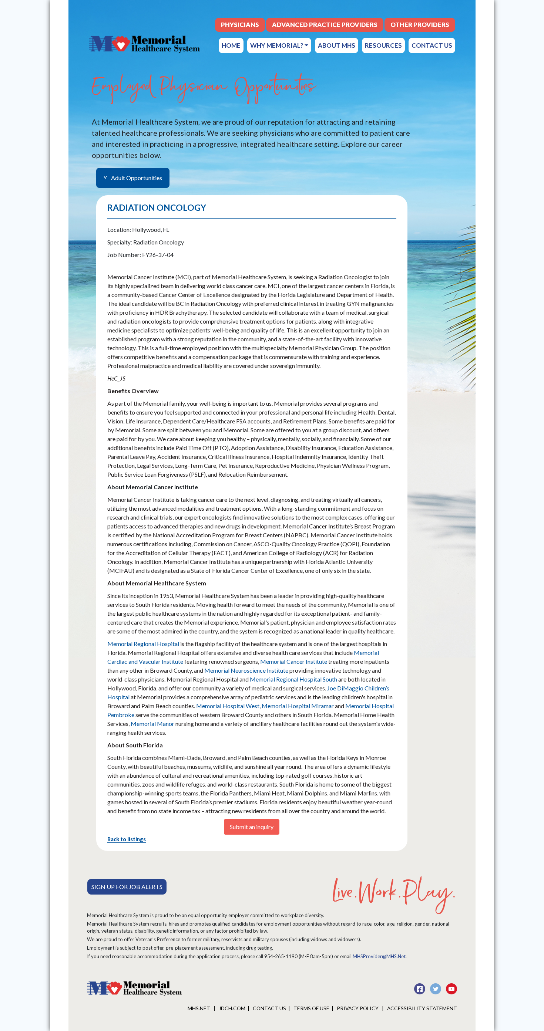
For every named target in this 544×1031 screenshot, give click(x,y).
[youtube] (451, 987)
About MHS (336, 45)
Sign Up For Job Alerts (126, 886)
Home (231, 45)
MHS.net (199, 1008)
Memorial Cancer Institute (293, 661)
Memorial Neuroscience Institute (246, 670)
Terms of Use (311, 1008)
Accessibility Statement (422, 1008)
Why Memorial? (277, 45)
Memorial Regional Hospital (143, 643)
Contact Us (432, 45)
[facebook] (420, 987)
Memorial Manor (152, 723)
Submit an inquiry (251, 826)
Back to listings (126, 839)
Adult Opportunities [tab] (136, 177)
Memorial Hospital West (227, 705)
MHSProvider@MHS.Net (379, 956)
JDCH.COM (232, 1008)
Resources (383, 45)
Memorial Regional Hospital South (293, 679)
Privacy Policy (358, 1008)
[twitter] (436, 987)
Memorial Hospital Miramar (298, 705)
